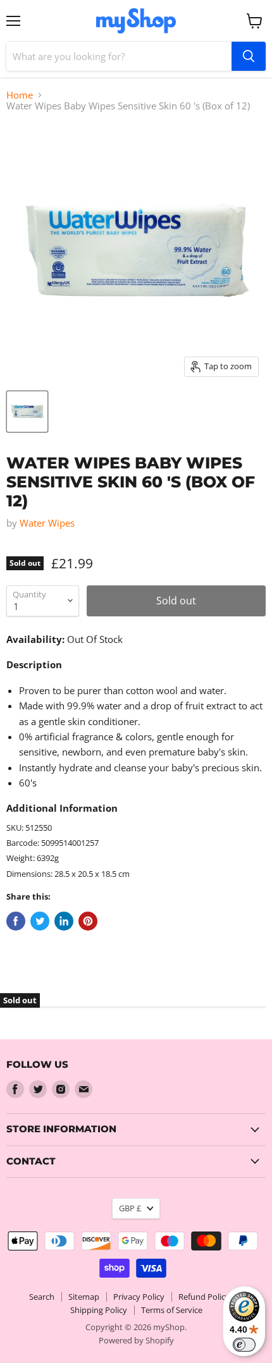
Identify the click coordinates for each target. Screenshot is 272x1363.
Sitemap (83, 1296)
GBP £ (130, 1208)
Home (19, 95)
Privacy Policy (138, 1296)
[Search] (249, 56)
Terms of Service (171, 1310)
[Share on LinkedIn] (63, 921)
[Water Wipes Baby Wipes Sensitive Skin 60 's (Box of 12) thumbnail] (27, 411)
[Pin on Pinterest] (87, 921)
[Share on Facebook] (15, 921)
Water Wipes (47, 522)
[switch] (244, 1345)
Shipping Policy (98, 1310)
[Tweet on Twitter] (39, 921)
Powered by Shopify (136, 1340)
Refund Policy (204, 1296)
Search (41, 1296)
